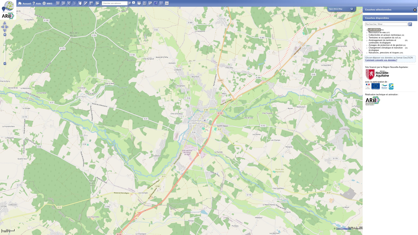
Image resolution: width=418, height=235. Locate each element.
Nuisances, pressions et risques (384, 52)
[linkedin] (167, 3)
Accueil (27, 3)
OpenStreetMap (343, 228)
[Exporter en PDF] (145, 3)
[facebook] (156, 3)
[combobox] (133, 2)
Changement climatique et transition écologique (386, 48)
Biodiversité (374, 30)
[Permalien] (150, 3)
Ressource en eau (377, 32)
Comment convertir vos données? (381, 60)
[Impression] (139, 3)
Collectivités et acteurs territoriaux (385, 35)
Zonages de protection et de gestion (386, 45)
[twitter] (161, 3)
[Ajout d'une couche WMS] (97, 3)
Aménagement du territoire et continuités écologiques (382, 41)
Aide (37, 3)
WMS (49, 3)
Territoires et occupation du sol (383, 37)
